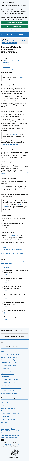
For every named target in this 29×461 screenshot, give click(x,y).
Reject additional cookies (14, 26)
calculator (12, 134)
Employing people (6, 376)
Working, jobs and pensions (9, 393)
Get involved (4, 422)
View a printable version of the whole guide (13, 253)
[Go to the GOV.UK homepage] (6, 34)
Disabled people (5, 368)
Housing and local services (8, 382)
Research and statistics (8, 411)
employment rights (15, 235)
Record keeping (6, 67)
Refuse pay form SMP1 (8, 64)
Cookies (13, 429)
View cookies (14, 30)
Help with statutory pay (8, 69)
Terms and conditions (7, 433)
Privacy (7, 429)
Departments (5, 402)
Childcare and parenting (8, 360)
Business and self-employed (9, 357)
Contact (18, 431)
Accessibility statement (8, 431)
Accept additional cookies (14, 22)
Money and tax (5, 385)
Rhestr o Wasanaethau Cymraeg (10, 435)
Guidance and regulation (8, 408)
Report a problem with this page (14, 336)
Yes (17, 330)
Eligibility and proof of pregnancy (11, 60)
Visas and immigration (7, 390)
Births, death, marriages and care (10, 354)
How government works (8, 419)
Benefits (3, 351)
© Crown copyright (14, 457)
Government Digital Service (9, 437)
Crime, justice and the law (8, 365)
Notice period (6, 62)
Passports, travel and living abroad (11, 388)
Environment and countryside (9, 379)
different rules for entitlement (9, 144)
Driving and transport (7, 371)
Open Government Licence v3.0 (10, 444)
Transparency (5, 416)
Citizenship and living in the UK (10, 362)
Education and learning (7, 374)
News (2, 405)
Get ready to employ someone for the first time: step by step (14, 42)
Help (2, 429)
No (23, 330)
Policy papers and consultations (10, 413)
